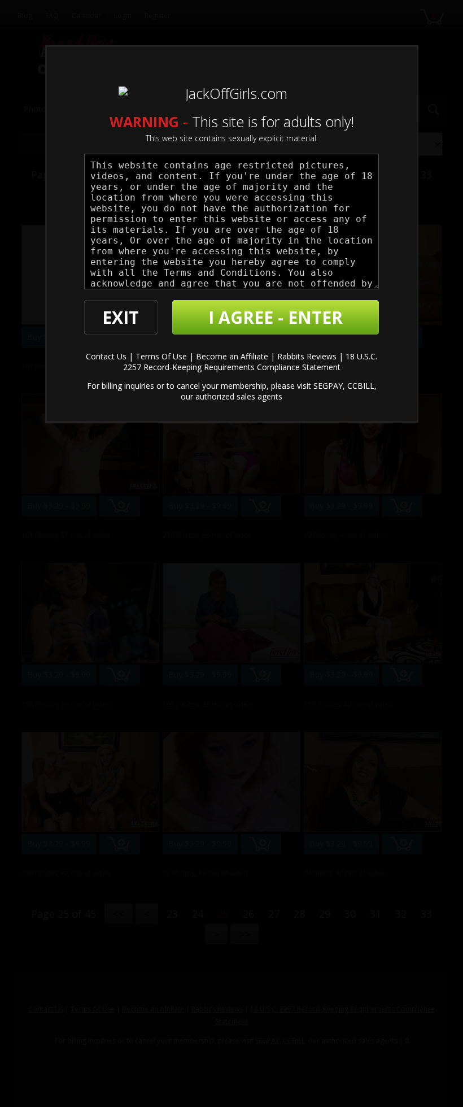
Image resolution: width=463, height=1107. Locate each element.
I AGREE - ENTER (275, 317)
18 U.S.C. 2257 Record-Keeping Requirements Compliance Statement (250, 361)
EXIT (120, 317)
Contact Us (106, 356)
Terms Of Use (161, 356)
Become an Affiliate (232, 356)
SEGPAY (328, 385)
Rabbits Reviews (307, 356)
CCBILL (360, 385)
